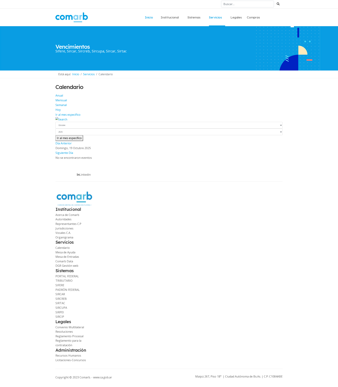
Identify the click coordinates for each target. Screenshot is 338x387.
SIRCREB (61, 299)
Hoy (58, 110)
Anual (59, 95)
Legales (236, 17)
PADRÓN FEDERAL (67, 290)
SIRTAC (60, 303)
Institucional (170, 17)
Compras (253, 17)
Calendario (62, 248)
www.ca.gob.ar (102, 377)
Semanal (61, 105)
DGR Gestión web (66, 266)
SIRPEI (59, 312)
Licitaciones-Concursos (70, 360)
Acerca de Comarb (67, 215)
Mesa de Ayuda (65, 252)
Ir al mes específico (67, 115)
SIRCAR (60, 294)
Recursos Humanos (68, 355)
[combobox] (247, 4)
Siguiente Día (64, 153)
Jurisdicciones (64, 228)
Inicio (149, 17)
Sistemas (193, 17)
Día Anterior (63, 143)
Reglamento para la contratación (68, 343)
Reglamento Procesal (69, 336)
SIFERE (59, 285)
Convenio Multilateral (69, 327)
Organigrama (64, 237)
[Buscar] (169, 119)
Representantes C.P (68, 224)
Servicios (215, 17)
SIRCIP (59, 317)
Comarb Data (64, 261)
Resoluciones (64, 332)
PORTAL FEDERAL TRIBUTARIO (67, 278)
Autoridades (63, 219)
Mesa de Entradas (67, 257)
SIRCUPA (61, 308)
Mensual (61, 100)
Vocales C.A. (63, 233)
